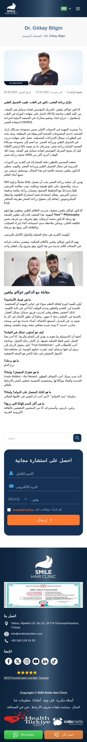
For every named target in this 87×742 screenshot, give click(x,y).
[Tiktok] (54, 661)
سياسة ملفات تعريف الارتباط (50, 707)
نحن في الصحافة (18, 707)
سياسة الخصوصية (23, 509)
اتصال (76, 707)
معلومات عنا (22, 700)
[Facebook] (8, 661)
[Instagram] (26, 661)
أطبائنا (37, 700)
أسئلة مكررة (64, 700)
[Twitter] (17, 661)
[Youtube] (35, 661)
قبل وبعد (48, 700)
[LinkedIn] (45, 661)
